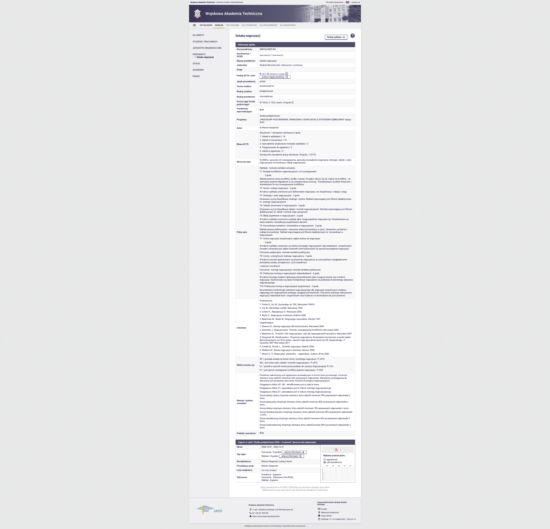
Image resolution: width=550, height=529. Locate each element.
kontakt (324, 509)
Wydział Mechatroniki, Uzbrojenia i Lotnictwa (281, 65)
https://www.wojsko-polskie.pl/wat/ (266, 516)
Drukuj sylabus (334, 37)
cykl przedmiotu (334, 462)
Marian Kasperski (270, 461)
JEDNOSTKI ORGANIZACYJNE (207, 48)
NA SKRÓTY (198, 35)
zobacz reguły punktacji (273, 77)
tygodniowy (331, 459)
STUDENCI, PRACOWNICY (205, 41)
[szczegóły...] (340, 449)
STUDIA (196, 63)
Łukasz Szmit (285, 461)
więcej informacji (292, 452)
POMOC (196, 76)
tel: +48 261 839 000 (260, 513)
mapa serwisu (326, 516)
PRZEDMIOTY (199, 54)
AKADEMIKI (198, 70)
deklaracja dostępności (330, 513)
